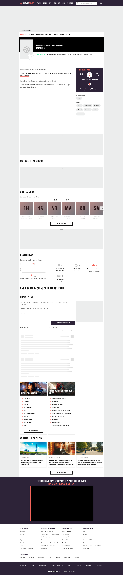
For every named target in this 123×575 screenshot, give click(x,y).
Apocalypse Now (28, 419)
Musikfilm (96, 105)
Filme (25, 30)
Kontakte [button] (30, 330)
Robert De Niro (66, 546)
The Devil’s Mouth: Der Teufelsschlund (61, 413)
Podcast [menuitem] (57, 3)
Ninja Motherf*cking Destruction (50, 534)
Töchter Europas (45, 540)
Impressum (23, 565)
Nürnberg (44, 548)
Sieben (25, 410)
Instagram (41, 557)
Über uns (22, 531)
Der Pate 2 (26, 416)
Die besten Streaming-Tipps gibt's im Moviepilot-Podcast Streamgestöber (69, 54)
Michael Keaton (66, 534)
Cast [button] (55, 200)
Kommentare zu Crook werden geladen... (35, 309)
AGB (33, 565)
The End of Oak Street (57, 404)
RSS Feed (76, 557)
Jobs (69, 565)
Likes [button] (61, 330)
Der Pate (26, 404)
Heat (25, 425)
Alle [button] (23, 330)
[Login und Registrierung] (101, 3)
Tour (21, 546)
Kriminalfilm (81, 114)
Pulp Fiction (27, 398)
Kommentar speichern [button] (63, 323)
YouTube (31, 557)
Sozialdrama (88, 105)
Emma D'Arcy (65, 540)
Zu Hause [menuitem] (70, 3)
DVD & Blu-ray (65, 34)
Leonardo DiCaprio (67, 548)
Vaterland (86, 548)
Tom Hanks (65, 543)
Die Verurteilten (28, 407)
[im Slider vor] (102, 208)
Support (22, 540)
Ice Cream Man (55, 422)
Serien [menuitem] (45, 3)
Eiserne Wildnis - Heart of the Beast (93, 546)
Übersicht (23, 34)
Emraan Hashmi (62, 73)
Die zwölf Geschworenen (30, 413)
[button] (80, 88)
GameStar (78, 565)
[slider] (89, 84)
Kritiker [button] (37, 330)
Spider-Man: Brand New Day (59, 398)
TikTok (49, 557)
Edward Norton (66, 531)
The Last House (56, 407)
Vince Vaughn (66, 537)
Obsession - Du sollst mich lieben (60, 425)
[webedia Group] (61, 572)
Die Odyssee (55, 401)
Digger (85, 534)
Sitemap (22, 534)
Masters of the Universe (58, 416)
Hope (84, 531)
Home (21, 30)
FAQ (21, 537)
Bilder (56, 34)
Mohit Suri (51, 73)
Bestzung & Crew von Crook (30, 197)
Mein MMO (100, 565)
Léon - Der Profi (28, 422)
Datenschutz (42, 565)
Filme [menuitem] (39, 3)
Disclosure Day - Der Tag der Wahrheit (62, 410)
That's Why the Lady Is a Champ (61, 484)
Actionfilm (87, 109)
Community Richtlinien (26, 548)
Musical (79, 109)
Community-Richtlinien (40, 302)
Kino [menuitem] (63, 3)
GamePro (88, 565)
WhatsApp (67, 557)
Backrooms (55, 419)
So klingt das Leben (46, 537)
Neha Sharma (24, 76)
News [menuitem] (50, 3)
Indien (79, 98)
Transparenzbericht (57, 565)
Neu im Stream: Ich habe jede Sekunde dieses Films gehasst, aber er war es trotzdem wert (32, 462)
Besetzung (48, 34)
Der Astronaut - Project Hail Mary (50, 543)
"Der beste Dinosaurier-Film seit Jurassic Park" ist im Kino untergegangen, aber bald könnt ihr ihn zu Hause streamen (89, 462)
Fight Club (26, 401)
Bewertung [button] (70, 330)
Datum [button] (52, 330)
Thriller (95, 109)
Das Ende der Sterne (47, 531)
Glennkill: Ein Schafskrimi (48, 546)
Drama (79, 105)
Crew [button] (67, 200)
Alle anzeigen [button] (61, 224)
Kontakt (22, 543)
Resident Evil (86, 537)
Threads (57, 557)
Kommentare (40, 34)
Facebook (22, 557)
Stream (31, 34)
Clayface (85, 543)
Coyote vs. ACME (87, 540)
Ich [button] (43, 330)
